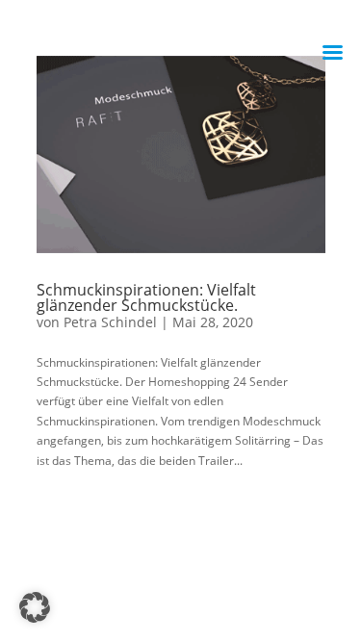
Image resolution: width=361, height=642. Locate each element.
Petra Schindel (110, 322)
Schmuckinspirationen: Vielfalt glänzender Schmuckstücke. (146, 297)
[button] (34, 607)
